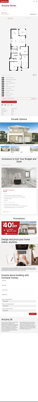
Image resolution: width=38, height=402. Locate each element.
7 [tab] (19, 154)
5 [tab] (17, 154)
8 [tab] (20, 154)
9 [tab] (21, 154)
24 (2, 9)
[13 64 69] (34, 1)
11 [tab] (24, 154)
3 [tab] (15, 154)
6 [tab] (18, 154)
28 (6, 9)
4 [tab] (16, 154)
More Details (6, 211)
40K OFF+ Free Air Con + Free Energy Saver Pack (10, 221)
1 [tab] (12, 154)
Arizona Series (8, 5)
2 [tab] (13, 154)
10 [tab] (23, 154)
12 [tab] (25, 154)
